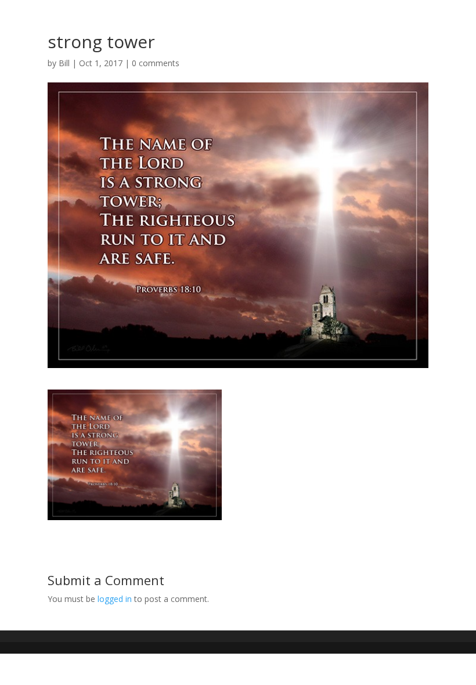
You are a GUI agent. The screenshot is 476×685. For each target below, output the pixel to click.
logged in (115, 598)
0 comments (155, 62)
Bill (64, 62)
